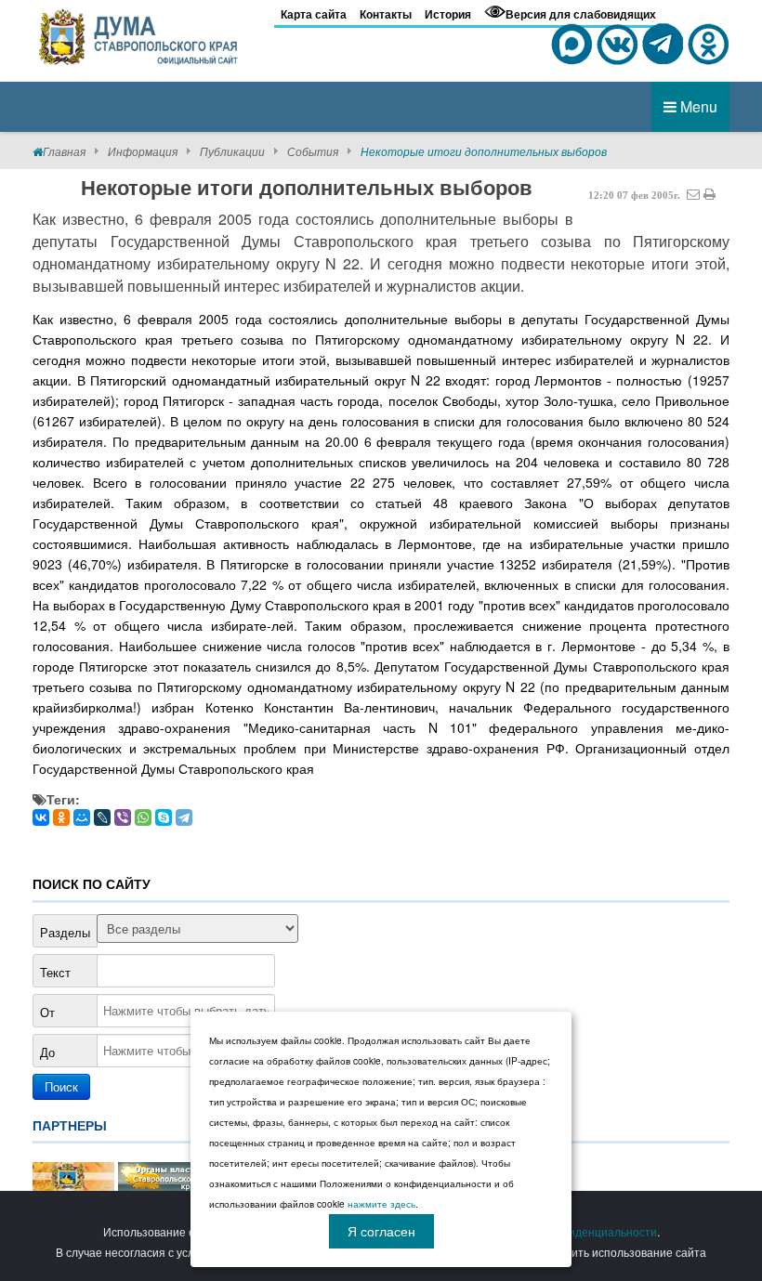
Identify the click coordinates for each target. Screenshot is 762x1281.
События (312, 151)
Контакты (386, 14)
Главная (64, 151)
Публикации (232, 151)
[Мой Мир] (81, 817)
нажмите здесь (381, 1203)
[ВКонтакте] (41, 817)
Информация (142, 151)
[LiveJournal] (102, 817)
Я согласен (381, 1231)
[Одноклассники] (61, 817)
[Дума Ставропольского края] (139, 33)
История (448, 14)
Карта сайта (314, 14)
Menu (697, 106)
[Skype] (163, 817)
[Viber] (122, 817)
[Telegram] (184, 817)
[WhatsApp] (143, 817)
